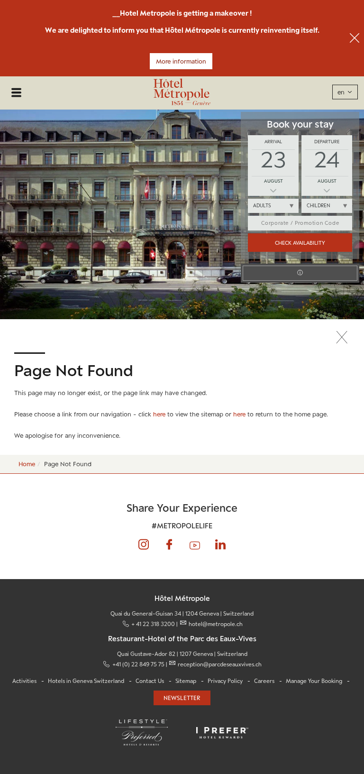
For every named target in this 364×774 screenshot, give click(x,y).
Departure (326, 141)
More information (181, 61)
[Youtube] (195, 544)
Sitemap (185, 681)
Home (26, 464)
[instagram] (144, 544)
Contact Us (150, 681)
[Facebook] (169, 544)
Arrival (273, 141)
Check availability (300, 243)
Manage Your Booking (314, 681)
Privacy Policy (225, 681)
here (159, 414)
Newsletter (182, 697)
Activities (24, 681)
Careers (264, 681)
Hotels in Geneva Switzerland (86, 681)
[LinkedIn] (220, 544)
